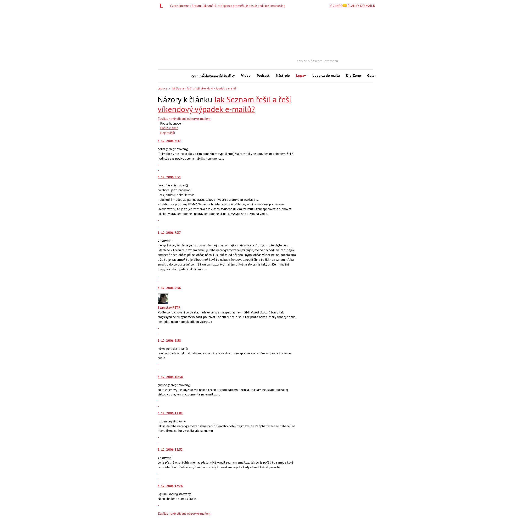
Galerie (373, 75)
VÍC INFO (336, 6)
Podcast (263, 75)
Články (207, 75)
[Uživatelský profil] (163, 303)
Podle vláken (169, 128)
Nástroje (283, 75)
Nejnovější (167, 133)
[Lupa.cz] (162, 5)
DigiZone (353, 75)
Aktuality (227, 75)
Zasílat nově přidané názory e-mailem (184, 118)
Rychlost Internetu (195, 76)
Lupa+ (301, 75)
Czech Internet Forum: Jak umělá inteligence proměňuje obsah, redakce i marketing (227, 6)
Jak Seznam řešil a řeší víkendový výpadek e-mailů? (204, 88)
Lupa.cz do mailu (326, 75)
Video (246, 75)
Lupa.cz (162, 88)
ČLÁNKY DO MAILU (361, 6)
